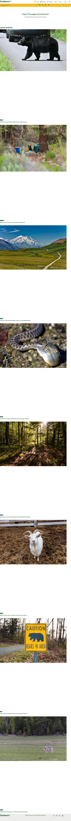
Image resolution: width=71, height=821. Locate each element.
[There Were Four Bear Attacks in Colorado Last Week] (33, 640)
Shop (60, 1)
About (56, 1)
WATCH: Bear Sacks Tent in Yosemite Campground (12, 222)
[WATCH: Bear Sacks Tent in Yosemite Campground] (33, 148)
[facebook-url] (54, 816)
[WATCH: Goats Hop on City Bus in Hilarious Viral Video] (33, 542)
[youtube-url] (56, 816)
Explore (44, 1)
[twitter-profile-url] (42, 5)
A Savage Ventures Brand (40, 815)
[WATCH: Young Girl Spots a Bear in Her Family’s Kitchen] (33, 50)
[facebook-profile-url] (37, 5)
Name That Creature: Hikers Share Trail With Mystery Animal (15, 517)
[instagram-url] (62, 816)
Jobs (65, 1)
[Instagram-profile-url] (46, 5)
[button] (69, 2)
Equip (37, 1)
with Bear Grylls (4, 5)
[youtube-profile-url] (39, 5)
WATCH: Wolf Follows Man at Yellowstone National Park (14, 811)
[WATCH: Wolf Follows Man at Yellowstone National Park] (33, 738)
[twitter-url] (59, 816)
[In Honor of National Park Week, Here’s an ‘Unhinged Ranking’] (33, 247)
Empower (51, 1)
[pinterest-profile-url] (49, 5)
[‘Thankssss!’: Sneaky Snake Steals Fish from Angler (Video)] (33, 345)
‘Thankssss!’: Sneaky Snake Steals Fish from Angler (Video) (14, 418)
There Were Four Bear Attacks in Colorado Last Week (13, 713)
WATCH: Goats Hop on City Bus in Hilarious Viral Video (13, 615)
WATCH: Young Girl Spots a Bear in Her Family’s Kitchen (13, 122)
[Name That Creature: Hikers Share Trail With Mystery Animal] (33, 443)
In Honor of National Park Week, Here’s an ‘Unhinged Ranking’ (15, 320)
